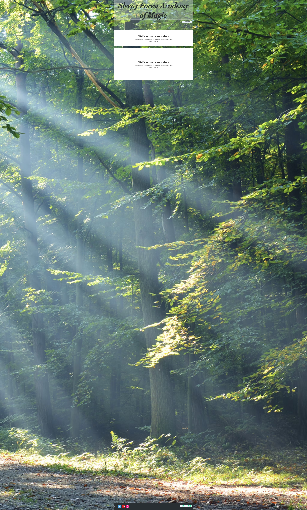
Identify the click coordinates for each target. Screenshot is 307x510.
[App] (115, 506)
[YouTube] (123, 506)
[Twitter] (119, 506)
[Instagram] (127, 506)
